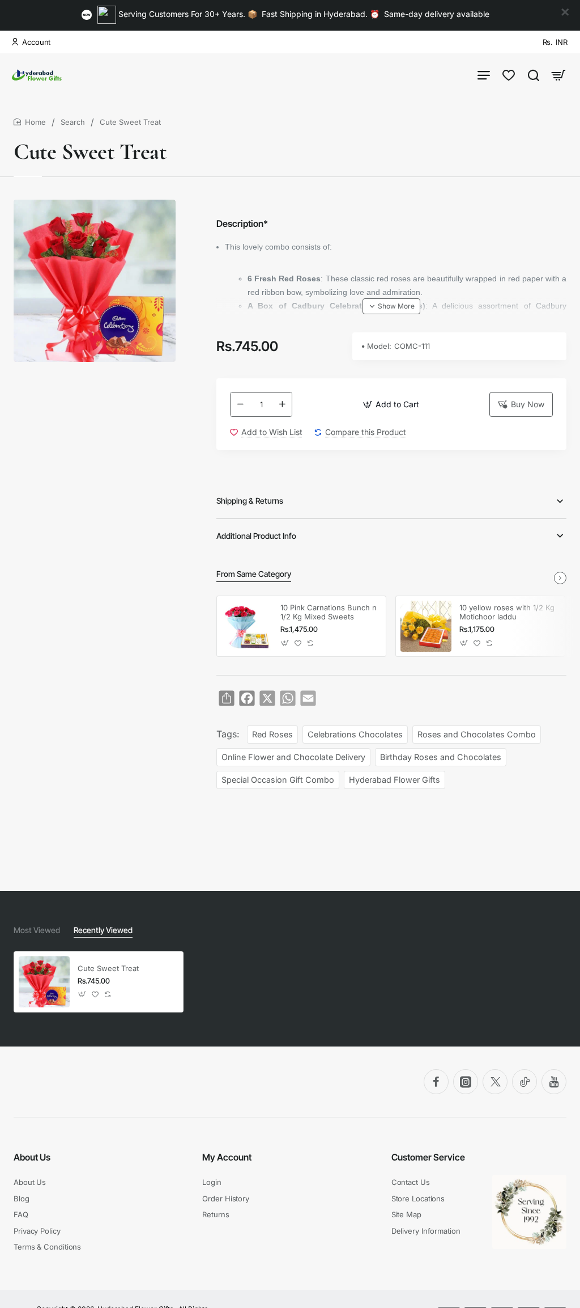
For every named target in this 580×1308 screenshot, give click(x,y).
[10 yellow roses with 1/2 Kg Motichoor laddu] (425, 626)
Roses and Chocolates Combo (476, 734)
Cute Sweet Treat (108, 968)
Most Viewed (37, 930)
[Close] (565, 12)
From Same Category (253, 574)
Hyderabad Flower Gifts (394, 779)
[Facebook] (436, 1081)
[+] (282, 404)
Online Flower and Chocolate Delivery (293, 757)
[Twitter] (495, 1081)
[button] (391, 404)
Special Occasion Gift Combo (277, 779)
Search (73, 121)
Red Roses (272, 734)
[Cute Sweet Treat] (44, 981)
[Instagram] (465, 1081)
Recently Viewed (103, 930)
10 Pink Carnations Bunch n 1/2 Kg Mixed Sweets (328, 612)
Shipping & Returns (249, 500)
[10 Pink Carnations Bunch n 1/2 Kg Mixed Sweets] (246, 626)
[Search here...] (533, 74)
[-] (240, 404)
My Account (226, 1157)
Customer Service (428, 1157)
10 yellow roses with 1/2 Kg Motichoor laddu (507, 612)
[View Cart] (558, 74)
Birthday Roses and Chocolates (440, 757)
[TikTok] (524, 1081)
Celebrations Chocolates (355, 734)
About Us (32, 1157)
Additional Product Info (256, 536)
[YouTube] (553, 1081)
